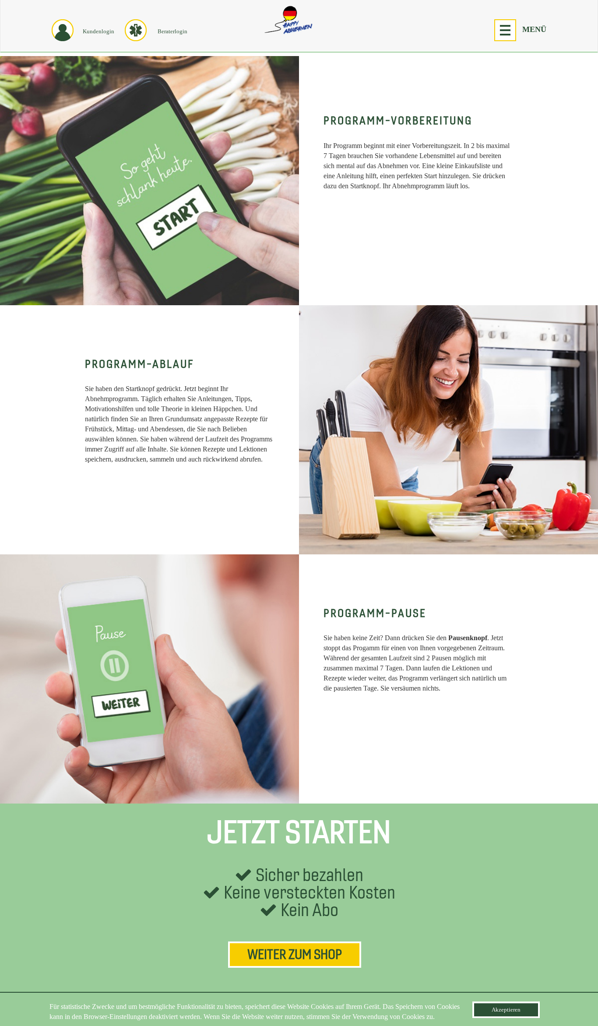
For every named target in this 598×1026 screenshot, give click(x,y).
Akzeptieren (506, 1010)
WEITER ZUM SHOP (294, 955)
